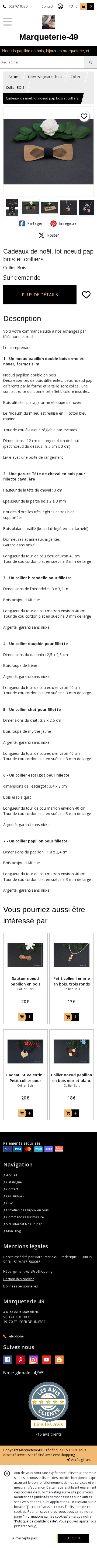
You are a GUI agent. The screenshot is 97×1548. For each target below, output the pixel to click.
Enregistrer (68, 223)
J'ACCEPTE (73, 1538)
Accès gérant (80, 1459)
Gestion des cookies (18, 1279)
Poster (52, 235)
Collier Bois (14, 268)
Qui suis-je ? (14, 1196)
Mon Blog (13, 1231)
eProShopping (64, 1455)
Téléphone (15, 1336)
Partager (34, 223)
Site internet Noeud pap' (24, 1224)
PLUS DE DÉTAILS (40, 295)
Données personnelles (20, 1286)
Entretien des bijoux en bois (26, 1210)
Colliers (76, 76)
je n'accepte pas (24, 1538)
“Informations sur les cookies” (45, 1516)
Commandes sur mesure (24, 1217)
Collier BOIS (15, 87)
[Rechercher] (90, 62)
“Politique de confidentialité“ (35, 1521)
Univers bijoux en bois (45, 76)
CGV (9, 1203)
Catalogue (13, 1182)
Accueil (14, 76)
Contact (47, 6)
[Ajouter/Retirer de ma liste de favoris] (86, 294)
